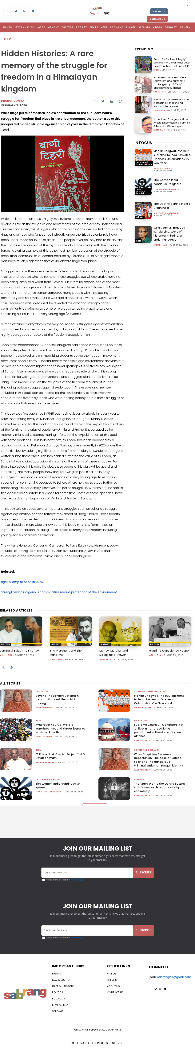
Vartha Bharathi (45, 762)
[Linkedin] (111, 101)
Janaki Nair (160, 245)
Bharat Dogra (12, 101)
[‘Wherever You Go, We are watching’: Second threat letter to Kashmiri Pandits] (16, 729)
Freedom (158, 130)
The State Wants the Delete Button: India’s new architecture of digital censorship (159, 787)
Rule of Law (140, 720)
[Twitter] (15, 11)
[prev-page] (3, 667)
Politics (139, 779)
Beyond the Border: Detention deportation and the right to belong (57, 699)
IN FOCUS (143, 142)
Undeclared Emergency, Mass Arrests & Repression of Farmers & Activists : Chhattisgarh (171, 123)
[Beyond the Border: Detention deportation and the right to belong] (16, 700)
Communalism (161, 110)
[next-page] (11, 667)
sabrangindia (44, 707)
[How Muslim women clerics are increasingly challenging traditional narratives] (143, 104)
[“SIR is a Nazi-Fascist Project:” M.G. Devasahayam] (16, 759)
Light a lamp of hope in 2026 (22, 582)
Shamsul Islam (161, 168)
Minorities (42, 691)
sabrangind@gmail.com (174, 977)
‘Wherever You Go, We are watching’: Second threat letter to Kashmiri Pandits (60, 728)
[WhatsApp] (24, 11)
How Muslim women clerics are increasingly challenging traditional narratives (171, 103)
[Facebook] (7, 11)
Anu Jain (6, 655)
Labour (139, 217)
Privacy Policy (76, 879)
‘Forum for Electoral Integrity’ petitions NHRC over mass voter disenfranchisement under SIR (171, 63)
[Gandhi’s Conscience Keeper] (170, 631)
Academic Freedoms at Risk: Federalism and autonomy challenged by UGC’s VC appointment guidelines (170, 82)
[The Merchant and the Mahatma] (71, 631)
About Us (159, 11)
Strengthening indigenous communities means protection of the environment (59, 592)
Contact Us (157, 18)
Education (159, 92)
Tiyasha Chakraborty (166, 189)
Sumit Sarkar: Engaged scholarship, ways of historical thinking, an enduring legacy (169, 234)
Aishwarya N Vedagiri (166, 213)
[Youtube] (33, 11)
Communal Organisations (144, 163)
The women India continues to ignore (167, 182)
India (156, 70)
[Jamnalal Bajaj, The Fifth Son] (21, 631)
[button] (188, 5)
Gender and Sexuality (147, 750)
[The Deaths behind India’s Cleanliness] (143, 210)
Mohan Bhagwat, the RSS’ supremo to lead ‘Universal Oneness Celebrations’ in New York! (172, 157)
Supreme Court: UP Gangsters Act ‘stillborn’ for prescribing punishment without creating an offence (158, 730)
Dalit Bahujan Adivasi (140, 191)
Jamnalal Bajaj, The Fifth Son (20, 651)
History (6, 39)
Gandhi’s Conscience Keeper (169, 651)
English (95, 13)
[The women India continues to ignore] (143, 186)
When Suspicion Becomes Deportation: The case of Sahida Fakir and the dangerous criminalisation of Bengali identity (158, 759)
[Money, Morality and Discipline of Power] (120, 631)
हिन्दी (106, 13)
